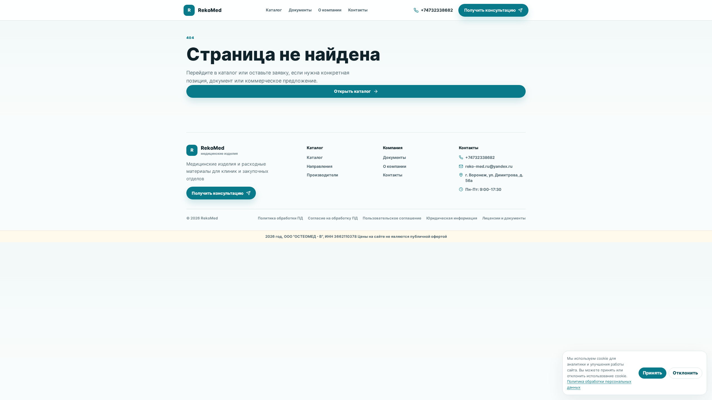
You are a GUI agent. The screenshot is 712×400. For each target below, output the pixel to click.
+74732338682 (480, 157)
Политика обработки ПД (280, 218)
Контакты (357, 10)
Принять (652, 373)
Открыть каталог (352, 91)
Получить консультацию (490, 10)
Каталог (274, 10)
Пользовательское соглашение (392, 218)
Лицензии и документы (504, 218)
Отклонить (685, 373)
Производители (322, 174)
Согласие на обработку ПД (333, 218)
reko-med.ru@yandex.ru (489, 166)
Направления (319, 166)
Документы (300, 10)
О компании (330, 10)
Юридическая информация (451, 218)
